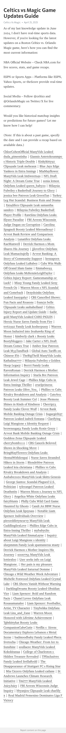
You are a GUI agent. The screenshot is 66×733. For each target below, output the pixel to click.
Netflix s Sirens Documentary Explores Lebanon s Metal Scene (31, 632)
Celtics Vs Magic (12, 22)
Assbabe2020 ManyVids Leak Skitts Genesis (32, 477)
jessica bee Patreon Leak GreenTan (26, 195)
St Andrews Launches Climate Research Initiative (32, 676)
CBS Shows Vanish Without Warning (37, 584)
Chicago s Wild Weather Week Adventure (31, 574)
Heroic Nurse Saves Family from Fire (28, 321)
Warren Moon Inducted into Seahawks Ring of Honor (33, 331)
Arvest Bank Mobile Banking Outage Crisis (32, 433)
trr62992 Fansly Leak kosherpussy (26, 326)
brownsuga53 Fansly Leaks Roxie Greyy (29, 428)
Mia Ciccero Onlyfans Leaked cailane (30, 671)
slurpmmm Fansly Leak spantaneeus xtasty (32, 545)
